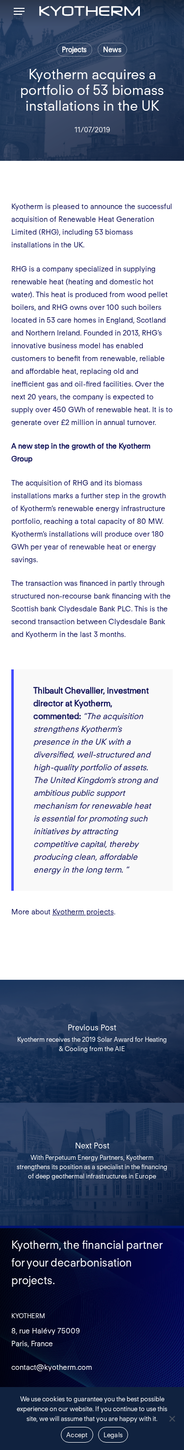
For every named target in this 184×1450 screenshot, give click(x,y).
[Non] (172, 1418)
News (112, 50)
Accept (77, 1435)
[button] (19, 11)
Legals (113, 1435)
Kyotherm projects (83, 911)
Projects (74, 50)
